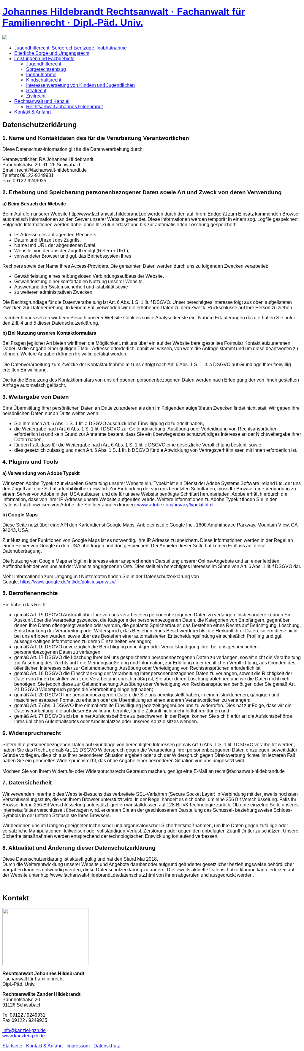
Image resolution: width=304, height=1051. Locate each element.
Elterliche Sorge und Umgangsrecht (51, 53)
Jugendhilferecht (43, 63)
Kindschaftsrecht (43, 79)
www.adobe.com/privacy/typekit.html (175, 504)
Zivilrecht (35, 95)
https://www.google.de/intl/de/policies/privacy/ (67, 581)
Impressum (78, 1045)
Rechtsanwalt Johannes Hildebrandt (64, 106)
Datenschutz (107, 1045)
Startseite (12, 1045)
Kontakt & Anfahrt (32, 111)
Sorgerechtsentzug (46, 69)
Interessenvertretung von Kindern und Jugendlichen (80, 85)
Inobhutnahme (41, 74)
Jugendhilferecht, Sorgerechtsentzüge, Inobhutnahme (70, 47)
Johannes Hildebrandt (123, 17)
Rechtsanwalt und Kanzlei (41, 101)
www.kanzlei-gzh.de (23, 1035)
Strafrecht (36, 90)
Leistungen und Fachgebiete (44, 58)
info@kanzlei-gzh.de (24, 1030)
